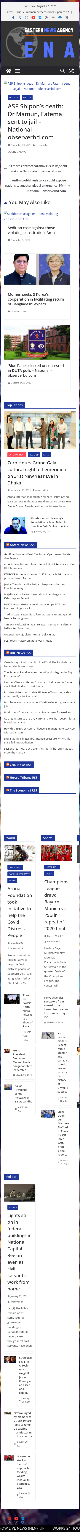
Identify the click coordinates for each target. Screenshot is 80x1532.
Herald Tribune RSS (24, 778)
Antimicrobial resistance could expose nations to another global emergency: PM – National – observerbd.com (35, 185)
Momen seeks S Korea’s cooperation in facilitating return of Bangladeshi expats (36, 299)
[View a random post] (71, 70)
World (12, 880)
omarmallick (42, 145)
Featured (13, 97)
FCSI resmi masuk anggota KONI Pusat (28, 640)
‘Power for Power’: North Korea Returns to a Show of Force (27, 1010)
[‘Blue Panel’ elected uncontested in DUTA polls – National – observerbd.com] (37, 327)
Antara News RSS (22, 545)
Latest (46, 454)
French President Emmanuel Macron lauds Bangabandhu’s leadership (22, 1060)
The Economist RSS (23, 790)
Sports (49, 873)
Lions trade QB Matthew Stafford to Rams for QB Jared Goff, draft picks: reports (63, 1133)
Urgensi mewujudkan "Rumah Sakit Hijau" (30, 634)
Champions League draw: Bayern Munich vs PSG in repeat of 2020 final (56, 905)
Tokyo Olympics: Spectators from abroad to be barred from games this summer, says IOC (56, 1007)
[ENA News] (8, 70)
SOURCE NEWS (17, 151)
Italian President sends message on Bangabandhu (23, 1093)
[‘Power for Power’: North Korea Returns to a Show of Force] (12, 1017)
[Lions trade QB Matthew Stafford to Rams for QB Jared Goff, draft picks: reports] (48, 1137)
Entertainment (17, 454)
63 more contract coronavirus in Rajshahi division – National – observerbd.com (38, 168)
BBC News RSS (20, 653)
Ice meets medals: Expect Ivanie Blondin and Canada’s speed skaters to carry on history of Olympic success (63, 1062)
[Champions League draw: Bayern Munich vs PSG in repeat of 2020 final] (56, 853)
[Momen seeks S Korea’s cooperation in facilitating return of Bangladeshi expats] (37, 256)
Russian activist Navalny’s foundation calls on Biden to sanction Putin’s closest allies (49, 522)
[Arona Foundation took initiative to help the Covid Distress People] (19, 853)
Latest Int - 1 (15, 867)
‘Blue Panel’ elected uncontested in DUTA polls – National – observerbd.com (36, 370)
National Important (19, 874)
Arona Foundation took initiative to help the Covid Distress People (19, 911)
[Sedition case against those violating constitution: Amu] (37, 214)
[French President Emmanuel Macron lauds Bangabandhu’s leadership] (7, 1063)
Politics (27, 97)
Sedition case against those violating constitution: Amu (31, 230)
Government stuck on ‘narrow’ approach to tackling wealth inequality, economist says (24, 1472)
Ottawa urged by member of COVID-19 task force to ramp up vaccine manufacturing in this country (23, 1424)
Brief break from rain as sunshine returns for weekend (38, 712)
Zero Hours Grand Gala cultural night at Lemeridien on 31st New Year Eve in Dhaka (36, 473)
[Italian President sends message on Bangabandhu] (8, 1098)
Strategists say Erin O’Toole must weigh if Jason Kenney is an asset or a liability (25, 1375)
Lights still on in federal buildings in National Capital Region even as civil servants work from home (19, 1252)
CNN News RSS (21, 765)
